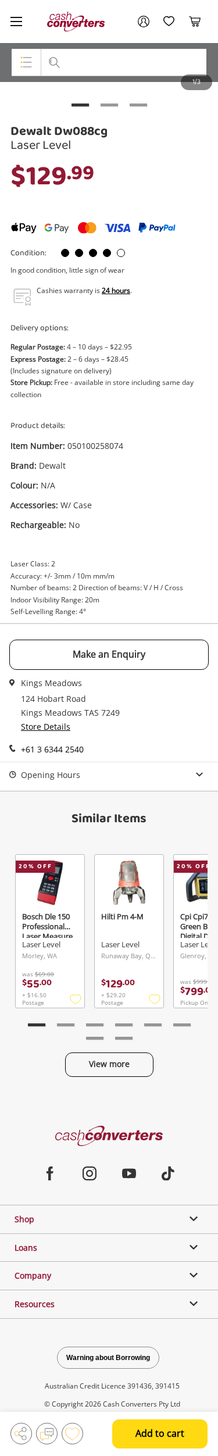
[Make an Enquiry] (47, 1433)
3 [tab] (138, 105)
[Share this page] (21, 1433)
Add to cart (159, 1433)
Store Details (45, 726)
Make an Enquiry (109, 654)
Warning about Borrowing (108, 1358)
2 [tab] (109, 105)
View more (109, 1063)
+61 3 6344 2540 (52, 749)
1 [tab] (80, 105)
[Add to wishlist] (72, 1433)
